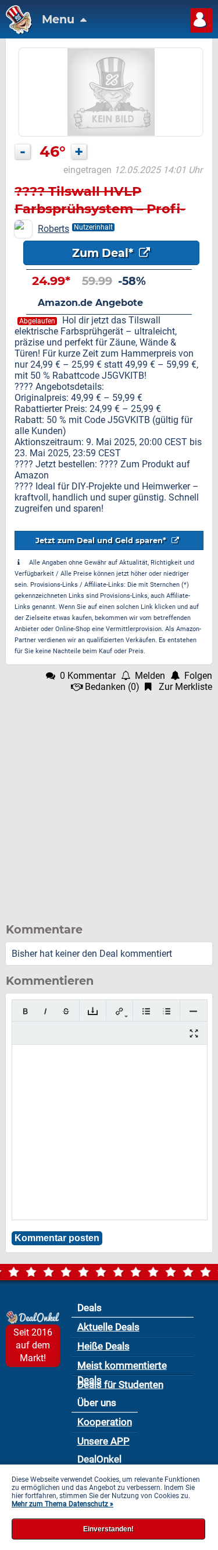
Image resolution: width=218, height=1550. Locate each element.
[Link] (119, 1011)
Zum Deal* (104, 253)
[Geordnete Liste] (166, 1011)
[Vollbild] (194, 1033)
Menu (59, 19)
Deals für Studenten (120, 1384)
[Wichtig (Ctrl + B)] (25, 1011)
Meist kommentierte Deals (122, 1367)
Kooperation (104, 1422)
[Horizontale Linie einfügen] (193, 1011)
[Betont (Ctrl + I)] (45, 1011)
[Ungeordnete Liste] (146, 1011)
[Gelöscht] (66, 1011)
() (112, 686)
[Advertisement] (109, 801)
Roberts (53, 228)
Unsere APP (103, 1441)
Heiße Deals (103, 1346)
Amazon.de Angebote (90, 302)
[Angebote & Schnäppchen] (16, 31)
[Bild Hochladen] (93, 1011)
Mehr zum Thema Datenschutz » (62, 1504)
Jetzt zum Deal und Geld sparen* (102, 540)
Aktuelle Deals (108, 1327)
